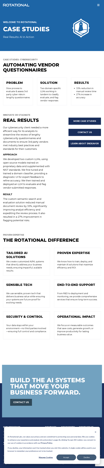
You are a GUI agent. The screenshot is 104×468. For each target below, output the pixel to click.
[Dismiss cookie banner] (95, 432)
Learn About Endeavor (85, 143)
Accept (66, 457)
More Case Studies (84, 121)
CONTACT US (21, 402)
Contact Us (85, 132)
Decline (87, 457)
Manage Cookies (46, 457)
